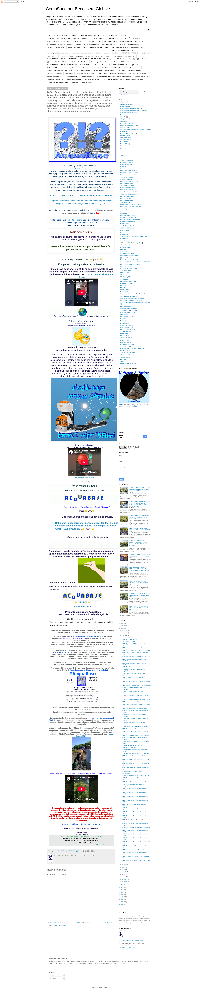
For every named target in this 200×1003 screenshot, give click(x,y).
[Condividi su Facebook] (92, 851)
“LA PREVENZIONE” (77, 41)
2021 (122, 889)
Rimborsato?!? (69, 74)
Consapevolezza (112, 35)
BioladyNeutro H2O (125, 198)
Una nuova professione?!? (54, 74)
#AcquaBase (79, 56)
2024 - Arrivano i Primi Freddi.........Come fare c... (135, 648)
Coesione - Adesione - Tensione (138, 74)
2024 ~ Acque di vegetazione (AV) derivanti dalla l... (136, 775)
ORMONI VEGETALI (53, 41)
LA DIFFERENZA (124, 35)
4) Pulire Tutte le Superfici (127, 226)
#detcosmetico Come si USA (132, 68)
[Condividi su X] (90, 851)
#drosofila (123, 117)
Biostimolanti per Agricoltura (55, 79)
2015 (122, 904)
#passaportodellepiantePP (127, 133)
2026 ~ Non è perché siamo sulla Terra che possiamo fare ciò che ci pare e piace (140, 556)
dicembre (125, 630)
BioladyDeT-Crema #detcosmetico (111, 68)
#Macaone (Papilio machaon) (128, 125)
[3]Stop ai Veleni (142, 59)
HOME (49, 35)
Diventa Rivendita (96, 74)
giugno (124, 869)
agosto (124, 864)
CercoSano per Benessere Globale (78, 8)
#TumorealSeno (124, 139)
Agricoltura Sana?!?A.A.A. (135, 44)
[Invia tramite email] (86, 851)
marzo (124, 877)
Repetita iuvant (139, 41)
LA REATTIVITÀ (125, 38)
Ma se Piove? (115, 53)
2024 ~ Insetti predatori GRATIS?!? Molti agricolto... (136, 650)
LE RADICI (101, 35)
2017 (122, 899)
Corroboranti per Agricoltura (73, 79)
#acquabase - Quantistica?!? (118, 74)
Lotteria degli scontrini (108, 44)
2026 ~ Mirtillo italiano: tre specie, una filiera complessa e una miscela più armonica (139, 595)
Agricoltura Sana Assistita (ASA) (56, 47)
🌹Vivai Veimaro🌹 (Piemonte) (129, 310)
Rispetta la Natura (83, 62)
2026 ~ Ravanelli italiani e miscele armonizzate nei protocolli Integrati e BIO (139, 607)
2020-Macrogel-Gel (108, 59)
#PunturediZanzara (125, 135)
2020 (122, 892)
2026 (122, 623)
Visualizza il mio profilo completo (128, 947)
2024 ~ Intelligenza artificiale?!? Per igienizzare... (136, 735)
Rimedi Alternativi (125, 146)
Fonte (83, 529)
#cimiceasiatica (124, 106)
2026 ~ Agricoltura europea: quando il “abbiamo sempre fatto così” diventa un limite (140, 529)
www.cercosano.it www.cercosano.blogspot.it (82, 845)
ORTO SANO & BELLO (110, 41)
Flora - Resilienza (52, 56)
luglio (124, 867)
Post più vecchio (109, 922)
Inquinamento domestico (127, 183)
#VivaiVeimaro (124, 141)
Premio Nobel (65, 41)
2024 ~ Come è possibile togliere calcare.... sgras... (136, 699)
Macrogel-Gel (124, 144)
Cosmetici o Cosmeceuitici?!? (92, 79)
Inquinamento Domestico (124, 76)
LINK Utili (72, 62)
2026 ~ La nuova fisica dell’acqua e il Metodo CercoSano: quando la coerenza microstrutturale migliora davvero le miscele (139, 504)
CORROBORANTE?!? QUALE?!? (77, 47)
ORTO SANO (121, 44)
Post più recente (52, 922)
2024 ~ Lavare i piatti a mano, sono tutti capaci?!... (136, 708)
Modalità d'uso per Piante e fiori (106, 76)
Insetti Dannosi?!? (146, 53)
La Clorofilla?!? (137, 38)
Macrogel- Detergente (126, 200)
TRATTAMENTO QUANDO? (97, 38)
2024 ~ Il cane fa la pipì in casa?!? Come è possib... (136, 685)
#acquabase (68, 71)
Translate (125, 94)
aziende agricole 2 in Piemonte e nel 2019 (87, 636)
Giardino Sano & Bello (125, 41)
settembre (125, 638)
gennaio (124, 882)
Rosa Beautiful (106, 65)
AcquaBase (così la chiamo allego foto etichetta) (89, 670)
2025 (122, 626)
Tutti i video (62, 68)
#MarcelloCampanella (126, 127)
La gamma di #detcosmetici (55, 71)
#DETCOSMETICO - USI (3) (121, 65)
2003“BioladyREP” (130, 56)
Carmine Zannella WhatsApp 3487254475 (133, 940)
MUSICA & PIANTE (113, 38)
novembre (125, 633)
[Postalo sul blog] (88, 851)
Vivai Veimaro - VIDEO (126, 177)
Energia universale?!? (134, 71)
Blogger (108, 987)
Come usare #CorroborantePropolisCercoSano (86, 53)
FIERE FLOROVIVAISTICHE (130, 53)
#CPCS (122, 114)
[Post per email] (82, 851)
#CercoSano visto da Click (88, 35)
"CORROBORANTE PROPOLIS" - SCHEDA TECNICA (62, 65)
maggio (124, 872)
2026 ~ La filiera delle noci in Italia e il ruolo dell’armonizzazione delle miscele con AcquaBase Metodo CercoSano (139, 543)
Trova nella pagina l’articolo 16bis (129, 260)
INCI (76, 71)
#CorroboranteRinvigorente (128, 112)
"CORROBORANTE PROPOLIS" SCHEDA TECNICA (62, 59)
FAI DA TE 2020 (117, 56)
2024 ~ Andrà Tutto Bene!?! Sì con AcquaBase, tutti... (130, 640)
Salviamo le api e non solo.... (55, 76)
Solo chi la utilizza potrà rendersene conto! (81, 824)
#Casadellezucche (125, 104)
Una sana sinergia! (84, 481)
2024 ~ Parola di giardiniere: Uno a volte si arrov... (136, 850)
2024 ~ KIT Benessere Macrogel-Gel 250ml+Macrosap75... (132, 746)
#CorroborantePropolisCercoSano (130, 108)
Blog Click (123, 285)
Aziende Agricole (85, 71)
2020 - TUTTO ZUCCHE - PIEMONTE (90, 59)
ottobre (124, 635)
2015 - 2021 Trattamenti (80, 38)
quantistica (106, 53)
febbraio (124, 879)
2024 (122, 628)
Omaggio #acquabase (82, 74)
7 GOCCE (75, 35)
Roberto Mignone (74, 220)
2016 (122, 902)
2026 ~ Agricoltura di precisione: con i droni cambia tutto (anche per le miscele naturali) (139, 517)
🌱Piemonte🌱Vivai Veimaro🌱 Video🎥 (131, 243)
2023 (122, 885)
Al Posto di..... (89, 56)
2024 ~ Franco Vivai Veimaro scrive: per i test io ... (136, 782)
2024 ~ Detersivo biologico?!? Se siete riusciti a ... (136, 702)
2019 (122, 894)
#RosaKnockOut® (125, 137)
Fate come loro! (82, 606)
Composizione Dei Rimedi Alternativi (57, 82)
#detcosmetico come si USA (128, 217)
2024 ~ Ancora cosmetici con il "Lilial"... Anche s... (136, 753)
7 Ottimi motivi (122, 71)
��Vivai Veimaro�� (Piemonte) (99, 47)
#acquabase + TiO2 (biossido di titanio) (104, 71)
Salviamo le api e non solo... (128, 175)
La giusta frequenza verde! (93, 41)
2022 (122, 887)
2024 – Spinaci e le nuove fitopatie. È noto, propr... (136, 726)
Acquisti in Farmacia (74, 68)
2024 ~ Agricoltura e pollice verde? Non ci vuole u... (136, 729)
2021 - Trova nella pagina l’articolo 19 (122, 50)
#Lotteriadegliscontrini (126, 123)
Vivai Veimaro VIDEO (72, 76)
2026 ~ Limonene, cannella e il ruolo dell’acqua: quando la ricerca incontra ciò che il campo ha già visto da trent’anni (139, 490)
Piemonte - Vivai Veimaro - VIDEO (114, 62)
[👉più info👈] (82, 602)
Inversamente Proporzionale (62, 35)
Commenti (54, 978)
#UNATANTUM (84, 65)
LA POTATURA (51, 44)
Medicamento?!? (52, 68)
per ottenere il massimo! (84, 478)
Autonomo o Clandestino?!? (128, 253)
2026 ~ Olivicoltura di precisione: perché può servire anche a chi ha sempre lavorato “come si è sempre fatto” (139, 569)
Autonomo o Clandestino (74, 44)
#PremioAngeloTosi (96, 62)
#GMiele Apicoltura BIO (66, 56)
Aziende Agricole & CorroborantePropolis (59, 53)
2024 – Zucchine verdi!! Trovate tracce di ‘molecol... (136, 656)
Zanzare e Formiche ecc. (141, 76)
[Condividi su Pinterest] (94, 851)
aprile (124, 874)
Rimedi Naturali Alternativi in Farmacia (81, 82)
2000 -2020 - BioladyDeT (103, 56)
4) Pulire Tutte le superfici (139, 65)
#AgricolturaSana (125, 102)
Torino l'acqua (131, 62)
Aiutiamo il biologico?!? (87, 76)
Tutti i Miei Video (125, 202)
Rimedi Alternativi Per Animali (134, 79)
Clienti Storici (124, 238)
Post (52, 975)
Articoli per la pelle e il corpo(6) (126, 59)
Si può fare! (61, 44)
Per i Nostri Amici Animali (127, 196)
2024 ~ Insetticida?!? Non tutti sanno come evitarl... (136, 827)
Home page (80, 922)
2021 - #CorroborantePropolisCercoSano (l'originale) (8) (128, 47)
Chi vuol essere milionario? (92, 44)
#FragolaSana (124, 119)
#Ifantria (122, 121)
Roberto (77, 168)
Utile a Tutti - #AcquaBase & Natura (114, 79)
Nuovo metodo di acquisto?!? (91, 68)
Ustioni (122, 148)
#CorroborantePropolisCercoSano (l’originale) (133, 110)
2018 (122, 897)
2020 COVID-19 (124, 251)
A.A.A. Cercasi (95, 65)
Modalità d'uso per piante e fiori (129, 181)
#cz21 (106, 74)
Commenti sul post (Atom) (60, 925)
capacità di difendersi (62, 652)
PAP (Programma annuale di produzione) (59, 38)
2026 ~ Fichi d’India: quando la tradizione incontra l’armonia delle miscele (138, 582)
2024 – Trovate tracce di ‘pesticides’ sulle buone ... (136, 667)
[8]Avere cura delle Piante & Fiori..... (57, 62)
